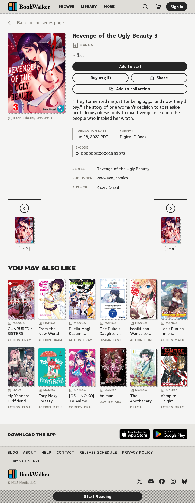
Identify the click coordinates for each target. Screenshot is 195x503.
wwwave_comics (112, 177)
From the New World (48, 331)
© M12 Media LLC (22, 482)
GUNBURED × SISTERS (20, 331)
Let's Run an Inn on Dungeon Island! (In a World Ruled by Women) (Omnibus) (172, 331)
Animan (106, 395)
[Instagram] (173, 481)
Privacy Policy (137, 452)
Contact (65, 452)
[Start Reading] (36, 73)
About (29, 452)
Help (46, 452)
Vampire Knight (168, 398)
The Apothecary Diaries (141, 398)
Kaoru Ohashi (109, 187)
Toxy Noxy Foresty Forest (47, 398)
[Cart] (158, 6)
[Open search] (145, 6)
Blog (13, 452)
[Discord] (151, 481)
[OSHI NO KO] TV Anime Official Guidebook (81, 398)
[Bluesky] (184, 481)
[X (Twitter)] (140, 481)
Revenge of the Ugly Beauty (123, 168)
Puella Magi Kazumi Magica (79, 331)
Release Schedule (98, 452)
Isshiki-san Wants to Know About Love (141, 331)
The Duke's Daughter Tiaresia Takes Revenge (110, 331)
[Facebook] (162, 481)
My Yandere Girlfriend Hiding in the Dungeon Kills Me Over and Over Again (20, 398)
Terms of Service (26, 461)
